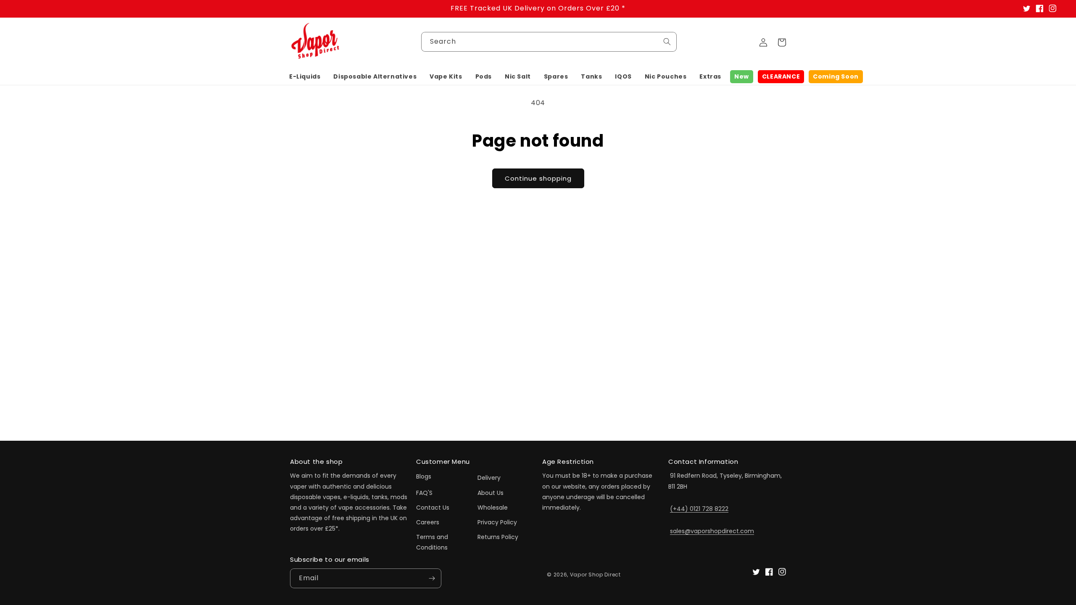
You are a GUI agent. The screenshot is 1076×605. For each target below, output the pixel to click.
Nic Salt (518, 76)
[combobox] (549, 41)
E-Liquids (304, 76)
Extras (710, 76)
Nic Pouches (666, 76)
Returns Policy (497, 537)
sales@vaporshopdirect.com (712, 531)
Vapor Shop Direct (595, 574)
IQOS (623, 76)
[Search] (667, 41)
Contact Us (432, 507)
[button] (304, 76)
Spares (556, 76)
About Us (490, 493)
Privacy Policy (497, 522)
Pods (483, 76)
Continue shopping (538, 178)
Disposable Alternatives (375, 76)
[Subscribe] (431, 578)
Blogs (423, 476)
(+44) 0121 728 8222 (699, 509)
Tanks (591, 76)
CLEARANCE (781, 76)
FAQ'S (424, 493)
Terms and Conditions (432, 542)
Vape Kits (446, 76)
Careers (427, 522)
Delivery (489, 477)
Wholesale (492, 507)
